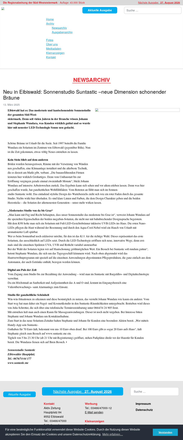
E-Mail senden (94, 412)
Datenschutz (144, 410)
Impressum (143, 404)
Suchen (179, 10)
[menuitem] (50, 19)
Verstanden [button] (165, 432)
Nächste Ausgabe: (159, 2)
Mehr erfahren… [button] (112, 434)
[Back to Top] (178, 435)
